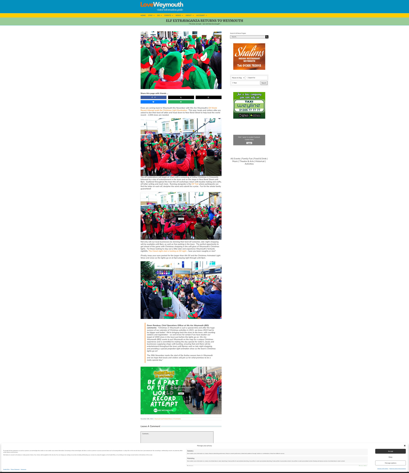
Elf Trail (195, 184)
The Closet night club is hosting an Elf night (167, 251)
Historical (260, 161)
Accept (390, 451)
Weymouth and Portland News (163, 419)
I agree (181, 219)
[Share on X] (181, 97)
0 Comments (177, 419)
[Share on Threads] (209, 97)
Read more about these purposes (397, 468)
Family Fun (247, 158)
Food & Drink (260, 158)
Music (235, 161)
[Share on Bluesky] (153, 102)
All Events (235, 158)
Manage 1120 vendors (382, 468)
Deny (390, 457)
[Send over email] (181, 102)
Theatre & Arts (246, 161)
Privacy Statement (15, 469)
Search (264, 83)
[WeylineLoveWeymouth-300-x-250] (249, 93)
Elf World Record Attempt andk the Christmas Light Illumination (179, 109)
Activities (249, 164)
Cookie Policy (6, 469)
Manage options (390, 463)
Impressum (23, 469)
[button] (405, 446)
